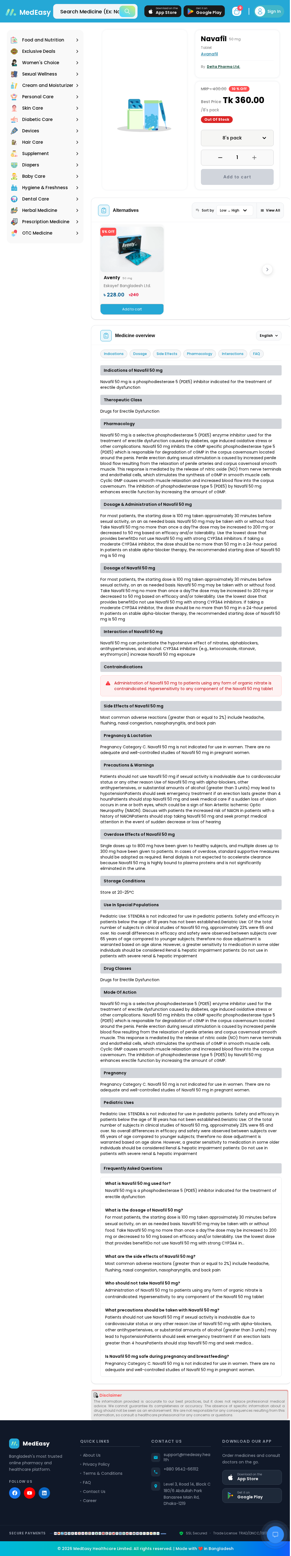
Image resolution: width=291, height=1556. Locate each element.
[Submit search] (123, 11)
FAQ (256, 353)
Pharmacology (199, 353)
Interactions (233, 353)
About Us (90, 1467)
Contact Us (93, 1504)
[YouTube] (29, 1505)
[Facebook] (14, 1505)
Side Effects (167, 353)
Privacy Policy (95, 1476)
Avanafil (207, 54)
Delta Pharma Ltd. (221, 66)
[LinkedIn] (44, 1505)
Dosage (140, 353)
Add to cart (234, 176)
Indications (114, 353)
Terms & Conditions (101, 1485)
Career (88, 1513)
